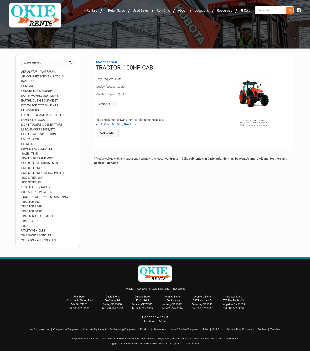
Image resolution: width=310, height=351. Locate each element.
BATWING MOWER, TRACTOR (117, 124)
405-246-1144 (174, 308)
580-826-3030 (205, 308)
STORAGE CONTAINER (35, 187)
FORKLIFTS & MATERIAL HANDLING (44, 115)
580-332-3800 (81, 308)
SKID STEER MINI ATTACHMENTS (43, 172)
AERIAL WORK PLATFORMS (38, 71)
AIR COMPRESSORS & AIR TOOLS (42, 76)
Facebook (149, 321)
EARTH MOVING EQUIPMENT (39, 95)
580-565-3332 (236, 308)
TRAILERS (27, 221)
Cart (246, 10)
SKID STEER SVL (31, 182)
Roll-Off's (163, 10)
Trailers (262, 329)
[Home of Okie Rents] (155, 280)
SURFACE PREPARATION (36, 192)
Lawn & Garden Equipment (184, 329)
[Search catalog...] (70, 62)
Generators (160, 329)
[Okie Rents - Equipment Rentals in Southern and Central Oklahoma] (35, 26)
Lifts (205, 329)
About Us (142, 288)
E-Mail (162, 321)
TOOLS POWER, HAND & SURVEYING (44, 197)
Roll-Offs (217, 329)
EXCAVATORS (30, 110)
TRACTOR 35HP (31, 206)
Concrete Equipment (94, 329)
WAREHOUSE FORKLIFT (36, 235)
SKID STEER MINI (32, 168)
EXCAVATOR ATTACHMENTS (39, 105)
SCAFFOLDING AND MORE (37, 158)
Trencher (275, 329)
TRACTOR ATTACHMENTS (38, 216)
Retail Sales (116, 10)
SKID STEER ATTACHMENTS (39, 163)
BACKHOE (27, 81)
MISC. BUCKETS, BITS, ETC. (38, 129)
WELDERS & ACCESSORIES (38, 240)
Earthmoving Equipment (123, 329)
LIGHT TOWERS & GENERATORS (41, 124)
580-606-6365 (144, 308)
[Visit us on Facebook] (299, 10)
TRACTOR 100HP (32, 201)
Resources (224, 10)
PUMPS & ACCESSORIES (37, 148)
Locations (202, 10)
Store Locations (160, 288)
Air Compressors (39, 329)
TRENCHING (29, 225)
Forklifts (145, 329)
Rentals (91, 10)
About (182, 10)
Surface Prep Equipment (240, 329)
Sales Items (30, 153)
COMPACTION (30, 86)
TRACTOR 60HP (31, 211)
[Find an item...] (289, 10)
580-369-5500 (114, 308)
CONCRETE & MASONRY (37, 90)
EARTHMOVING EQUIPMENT (39, 100)
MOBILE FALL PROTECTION (38, 134)
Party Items (30, 139)
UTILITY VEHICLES (33, 230)
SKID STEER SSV (32, 177)
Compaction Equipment (66, 329)
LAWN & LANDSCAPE (34, 119)
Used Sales (141, 10)
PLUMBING (28, 144)
